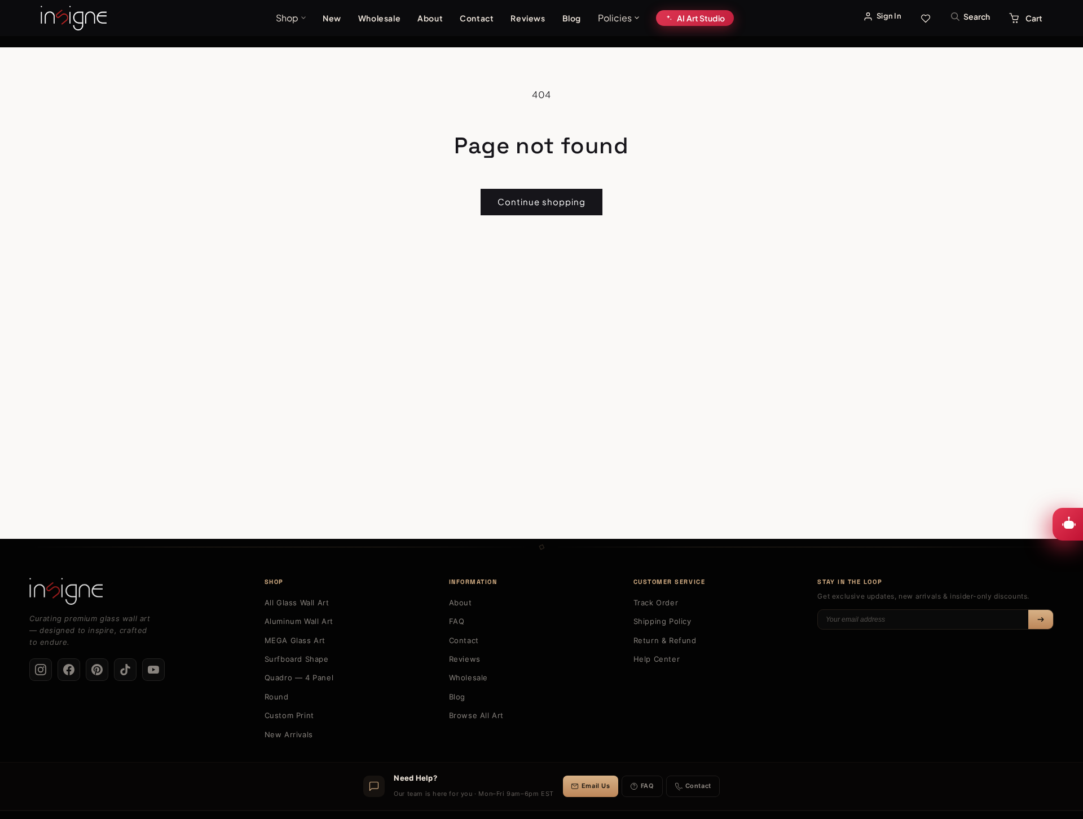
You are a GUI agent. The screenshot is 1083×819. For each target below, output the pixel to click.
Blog (571, 18)
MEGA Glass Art (295, 640)
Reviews (527, 18)
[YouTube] (153, 669)
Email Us (596, 786)
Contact (477, 18)
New (332, 18)
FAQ (457, 621)
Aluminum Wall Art (299, 621)
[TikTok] (125, 669)
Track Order (656, 602)
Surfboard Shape (297, 658)
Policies (615, 18)
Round (277, 696)
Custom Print (289, 715)
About (430, 18)
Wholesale (379, 18)
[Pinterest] (97, 669)
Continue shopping (541, 201)
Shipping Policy (662, 621)
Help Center (656, 658)
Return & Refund (665, 640)
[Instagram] (40, 669)
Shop (287, 18)
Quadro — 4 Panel (299, 677)
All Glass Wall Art (297, 602)
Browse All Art (476, 715)
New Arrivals (289, 734)
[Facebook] (69, 669)
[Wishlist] (926, 18)
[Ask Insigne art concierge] (1068, 524)
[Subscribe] (1040, 619)
